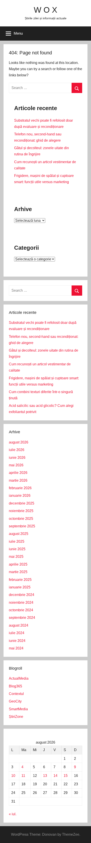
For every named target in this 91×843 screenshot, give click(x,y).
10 (13, 776)
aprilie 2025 (18, 564)
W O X (45, 9)
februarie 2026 (20, 488)
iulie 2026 (16, 450)
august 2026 (18, 442)
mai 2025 (16, 556)
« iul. (12, 814)
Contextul (16, 694)
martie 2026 (18, 480)
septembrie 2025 (22, 526)
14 (55, 776)
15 (66, 776)
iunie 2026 (17, 457)
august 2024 (18, 625)
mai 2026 (16, 465)
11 (23, 776)
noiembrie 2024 (21, 602)
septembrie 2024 (22, 617)
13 (45, 776)
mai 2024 (16, 648)
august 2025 (18, 534)
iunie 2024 (17, 641)
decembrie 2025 (21, 503)
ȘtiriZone (16, 716)
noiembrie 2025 (21, 511)
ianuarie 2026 (19, 495)
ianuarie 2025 (19, 587)
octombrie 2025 (21, 518)
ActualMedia (18, 678)
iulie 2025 (16, 541)
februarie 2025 (20, 580)
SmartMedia (18, 709)
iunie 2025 (17, 549)
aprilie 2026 (18, 473)
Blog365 (15, 686)
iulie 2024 (16, 633)
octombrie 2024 (21, 610)
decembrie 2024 (21, 595)
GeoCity (15, 701)
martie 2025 (18, 572)
